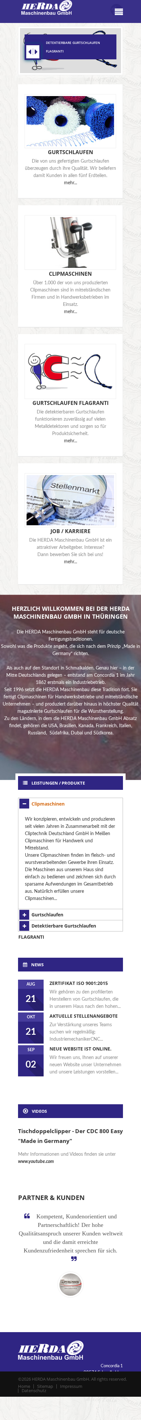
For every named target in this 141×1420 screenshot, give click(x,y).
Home (24, 1386)
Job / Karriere (70, 531)
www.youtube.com (36, 1161)
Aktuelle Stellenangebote (84, 1016)
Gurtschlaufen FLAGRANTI (70, 403)
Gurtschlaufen (70, 152)
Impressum (71, 1386)
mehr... (70, 183)
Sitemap (45, 1386)
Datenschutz (34, 1390)
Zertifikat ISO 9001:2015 (79, 983)
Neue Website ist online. (80, 1049)
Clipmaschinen (70, 273)
